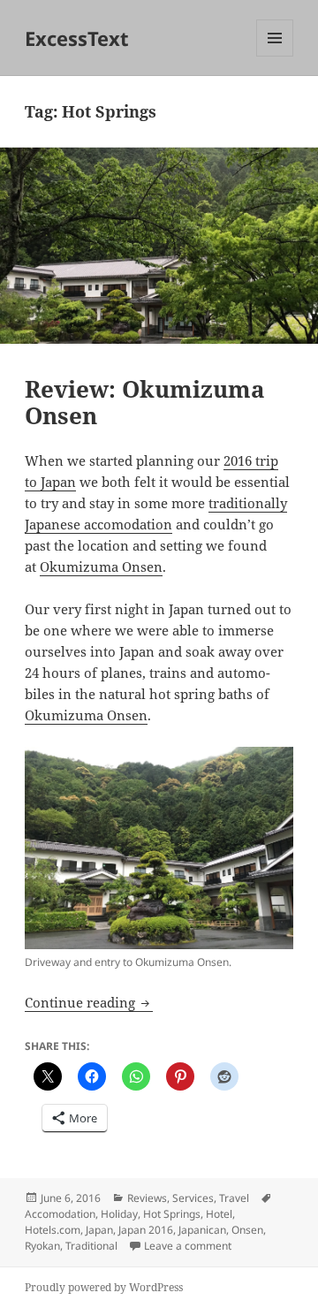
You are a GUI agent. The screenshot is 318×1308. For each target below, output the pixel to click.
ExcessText (77, 38)
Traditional (91, 1245)
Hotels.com (52, 1229)
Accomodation (60, 1213)
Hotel (219, 1213)
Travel (234, 1197)
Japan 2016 (145, 1229)
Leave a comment (187, 1245)
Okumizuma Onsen (101, 566)
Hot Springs (172, 1213)
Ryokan (42, 1245)
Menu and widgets (275, 56)
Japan (99, 1229)
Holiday (119, 1213)
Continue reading (89, 1002)
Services (193, 1197)
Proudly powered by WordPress (104, 1287)
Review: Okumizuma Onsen (145, 402)
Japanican (202, 1229)
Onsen (247, 1229)
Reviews (147, 1197)
